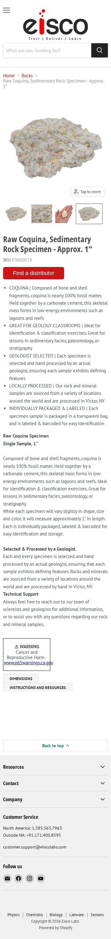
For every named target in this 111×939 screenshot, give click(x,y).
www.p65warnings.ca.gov (28, 663)
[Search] (99, 50)
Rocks (27, 75)
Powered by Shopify (55, 927)
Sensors (97, 914)
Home (9, 75)
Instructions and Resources (38, 687)
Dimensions (21, 678)
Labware (76, 914)
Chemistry (34, 914)
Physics (13, 914)
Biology (56, 914)
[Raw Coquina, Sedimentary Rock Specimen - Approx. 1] (16, 214)
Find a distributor (33, 273)
